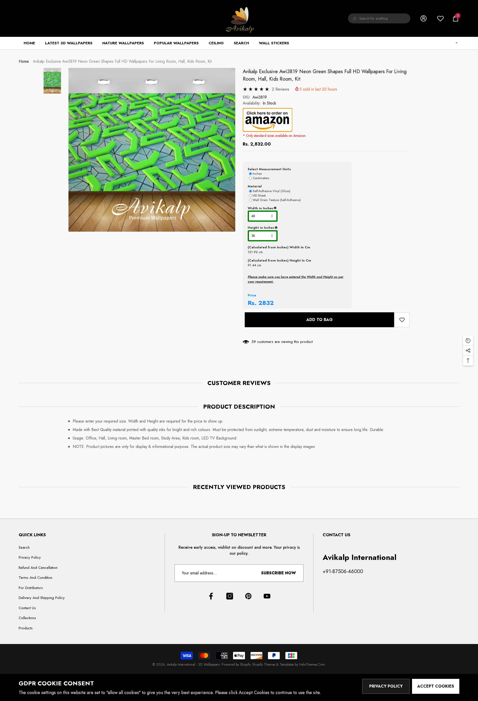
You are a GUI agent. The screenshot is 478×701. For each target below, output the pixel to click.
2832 (266, 302)
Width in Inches (285, 208)
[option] (151, 150)
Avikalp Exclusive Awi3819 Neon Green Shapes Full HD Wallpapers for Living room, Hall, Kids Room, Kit (325, 75)
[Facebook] (211, 596)
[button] (455, 18)
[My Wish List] (440, 18)
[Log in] (423, 18)
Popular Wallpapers (176, 43)
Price (252, 295)
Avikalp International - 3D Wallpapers (193, 664)
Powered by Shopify (236, 664)
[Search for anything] (379, 18)
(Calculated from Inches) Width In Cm (279, 247)
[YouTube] (267, 596)
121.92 (253, 252)
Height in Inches (286, 227)
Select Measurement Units (269, 169)
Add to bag (317, 320)
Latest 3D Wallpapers (68, 43)
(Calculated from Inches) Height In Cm (279, 260)
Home (24, 61)
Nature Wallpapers (123, 43)
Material (255, 186)
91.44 (252, 265)
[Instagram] (230, 596)
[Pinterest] (248, 596)
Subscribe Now (278, 573)
